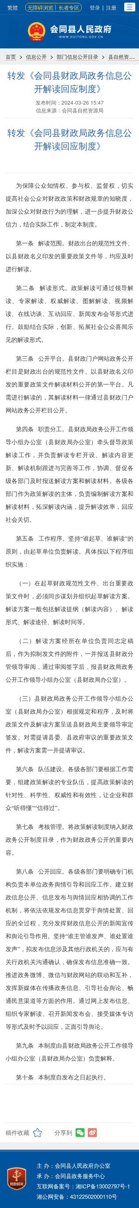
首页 (11, 56)
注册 (111, 7)
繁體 (12, 7)
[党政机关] (16, 1178)
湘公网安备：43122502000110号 (77, 1196)
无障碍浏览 (40, 7)
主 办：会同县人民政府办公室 (73, 1165)
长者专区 (69, 7)
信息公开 (36, 56)
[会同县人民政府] (69, 31)
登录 (95, 7)
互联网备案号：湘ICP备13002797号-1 (83, 1186)
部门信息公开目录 (77, 56)
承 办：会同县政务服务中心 (71, 1176)
